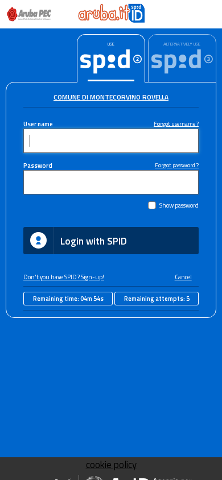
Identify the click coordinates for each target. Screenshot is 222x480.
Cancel (183, 277)
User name (38, 124)
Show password (179, 205)
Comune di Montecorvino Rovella (111, 97)
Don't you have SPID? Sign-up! (63, 277)
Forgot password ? (177, 164)
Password (37, 165)
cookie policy (111, 464)
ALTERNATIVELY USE (181, 43)
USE (111, 43)
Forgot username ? (176, 123)
